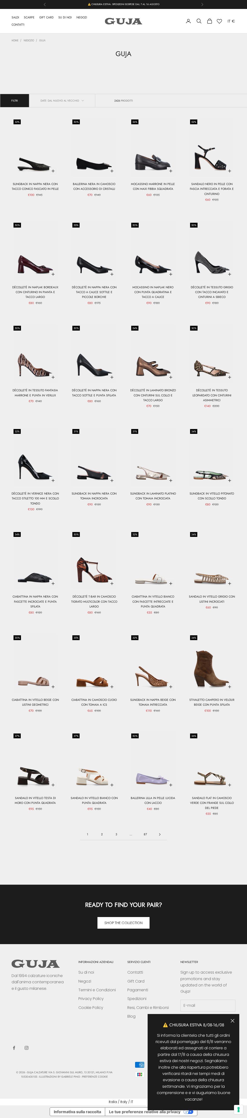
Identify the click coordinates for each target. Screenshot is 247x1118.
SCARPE (29, 17)
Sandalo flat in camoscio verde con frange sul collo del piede (212, 803)
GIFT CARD (46, 17)
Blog (131, 1016)
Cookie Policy (90, 1007)
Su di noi (86, 972)
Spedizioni (136, 998)
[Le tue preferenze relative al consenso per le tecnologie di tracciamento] (238, 1109)
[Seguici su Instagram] (26, 1047)
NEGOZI (81, 17)
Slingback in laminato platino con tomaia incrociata (153, 496)
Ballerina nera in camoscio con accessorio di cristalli (94, 186)
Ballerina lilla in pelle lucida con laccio (153, 800)
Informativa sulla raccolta (77, 1111)
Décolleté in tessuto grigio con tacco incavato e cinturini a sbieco (212, 292)
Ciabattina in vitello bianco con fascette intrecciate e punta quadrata (153, 601)
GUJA (42, 40)
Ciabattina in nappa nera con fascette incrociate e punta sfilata (35, 601)
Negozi (84, 981)
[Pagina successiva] (159, 834)
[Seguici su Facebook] (14, 1047)
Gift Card (135, 981)
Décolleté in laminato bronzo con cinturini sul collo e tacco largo (153, 395)
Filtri (14, 101)
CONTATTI (18, 24)
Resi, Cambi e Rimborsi (148, 1007)
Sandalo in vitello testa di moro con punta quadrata (35, 800)
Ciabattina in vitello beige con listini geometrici (35, 702)
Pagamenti (137, 990)
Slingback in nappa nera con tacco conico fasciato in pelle (35, 186)
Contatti (135, 972)
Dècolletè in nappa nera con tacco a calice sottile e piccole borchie (94, 292)
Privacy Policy (91, 998)
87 (145, 834)
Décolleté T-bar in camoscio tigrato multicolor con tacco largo (94, 601)
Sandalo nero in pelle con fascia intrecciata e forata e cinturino (212, 189)
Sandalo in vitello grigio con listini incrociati (212, 599)
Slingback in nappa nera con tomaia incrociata (94, 496)
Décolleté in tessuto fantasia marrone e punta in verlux (35, 392)
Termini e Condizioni (97, 990)
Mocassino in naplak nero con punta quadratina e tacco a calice (152, 292)
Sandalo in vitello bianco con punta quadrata (94, 800)
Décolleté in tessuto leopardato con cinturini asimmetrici (211, 395)
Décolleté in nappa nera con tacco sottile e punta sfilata (94, 392)
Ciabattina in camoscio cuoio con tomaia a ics (94, 702)
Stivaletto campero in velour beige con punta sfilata (211, 702)
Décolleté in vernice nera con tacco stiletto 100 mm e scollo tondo (35, 498)
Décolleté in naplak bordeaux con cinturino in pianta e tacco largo (35, 292)
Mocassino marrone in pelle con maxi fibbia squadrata (153, 186)
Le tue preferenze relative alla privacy (144, 1111)
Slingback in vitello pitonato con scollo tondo (212, 496)
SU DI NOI (65, 17)
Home (15, 40)
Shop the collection (123, 922)
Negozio (29, 40)
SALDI (15, 17)
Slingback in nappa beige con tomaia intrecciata (153, 702)
